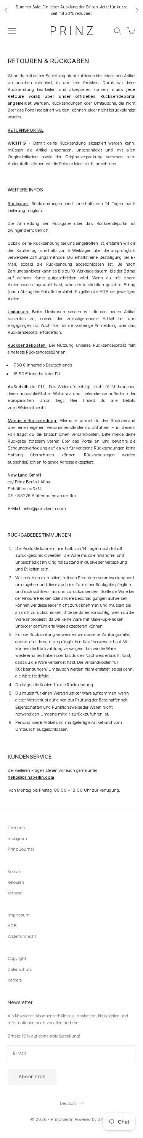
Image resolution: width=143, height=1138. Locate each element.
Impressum (19, 915)
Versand (15, 893)
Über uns (16, 827)
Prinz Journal (21, 849)
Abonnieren (32, 1076)
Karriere (15, 980)
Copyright (17, 958)
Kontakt (15, 871)
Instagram (17, 838)
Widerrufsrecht (32, 407)
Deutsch (68, 1103)
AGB (12, 925)
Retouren (16, 882)
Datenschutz (20, 969)
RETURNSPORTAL (25, 130)
